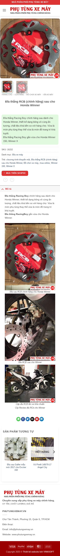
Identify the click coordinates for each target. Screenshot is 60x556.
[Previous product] (12, 180)
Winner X (10, 166)
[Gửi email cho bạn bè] (32, 419)
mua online (45, 163)
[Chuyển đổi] (2, 189)
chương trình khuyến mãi (18, 159)
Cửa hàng (19, 95)
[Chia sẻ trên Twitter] (28, 419)
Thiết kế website (31, 552)
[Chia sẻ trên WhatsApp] (18, 419)
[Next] (55, 48)
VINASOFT (49, 552)
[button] (4, 10)
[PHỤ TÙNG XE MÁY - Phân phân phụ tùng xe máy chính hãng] (30, 10)
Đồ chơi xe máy (33, 95)
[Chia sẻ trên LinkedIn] (42, 419)
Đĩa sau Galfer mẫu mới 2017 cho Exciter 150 (16, 467)
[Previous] (5, 48)
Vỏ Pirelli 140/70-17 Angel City (42, 465)
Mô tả (8, 189)
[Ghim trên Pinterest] (37, 419)
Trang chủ (7, 95)
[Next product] (5, 180)
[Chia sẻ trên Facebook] (23, 419)
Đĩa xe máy (48, 95)
